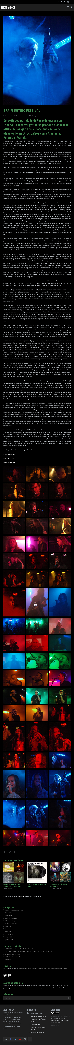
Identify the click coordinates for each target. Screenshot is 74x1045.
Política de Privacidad (37, 1032)
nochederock (23, 116)
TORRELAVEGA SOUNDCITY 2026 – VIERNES (19, 949)
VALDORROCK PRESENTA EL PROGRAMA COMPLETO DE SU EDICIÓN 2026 (29, 951)
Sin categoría (9, 934)
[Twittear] (10, 852)
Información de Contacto (38, 1016)
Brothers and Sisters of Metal (14, 910)
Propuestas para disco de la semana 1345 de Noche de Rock (12, 885)
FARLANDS (8, 959)
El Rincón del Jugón (10, 921)
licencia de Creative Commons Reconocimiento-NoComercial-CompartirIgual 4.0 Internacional (60, 1020)
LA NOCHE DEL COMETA (12, 954)
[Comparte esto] (5, 852)
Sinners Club (8, 937)
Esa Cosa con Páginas (11, 923)
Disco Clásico (9, 915)
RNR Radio (8, 931)
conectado (21, 896)
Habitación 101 (9, 926)
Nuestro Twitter (36, 1024)
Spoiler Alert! (9, 940)
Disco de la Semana (11, 918)
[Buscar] (72, 7)
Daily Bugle (33, 116)
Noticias (7, 929)
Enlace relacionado (9, 454)
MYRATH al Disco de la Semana (14, 957)
